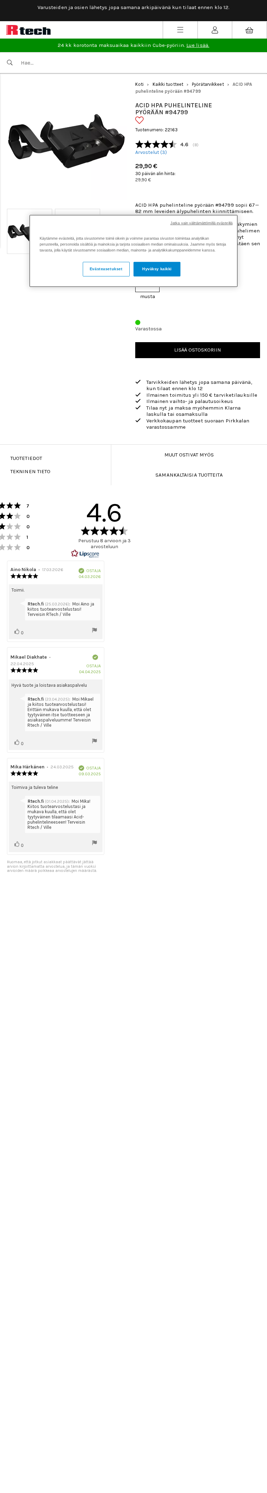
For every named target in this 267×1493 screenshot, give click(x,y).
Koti (139, 84)
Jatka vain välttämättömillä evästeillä (201, 223)
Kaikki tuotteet (168, 84)
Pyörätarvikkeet (208, 84)
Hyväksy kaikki (157, 269)
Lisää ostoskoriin (197, 350)
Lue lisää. (197, 45)
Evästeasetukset (106, 269)
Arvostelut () (151, 152)
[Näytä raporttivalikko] (94, 630)
